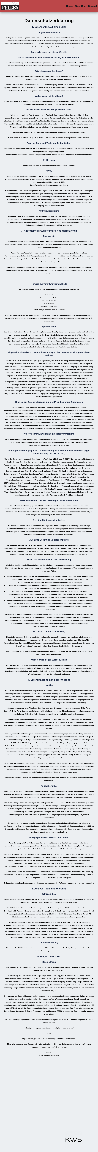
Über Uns (80, 6)
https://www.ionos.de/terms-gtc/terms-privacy (48, 185)
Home (69, 6)
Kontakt (92, 6)
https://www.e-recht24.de (49, 1055)
